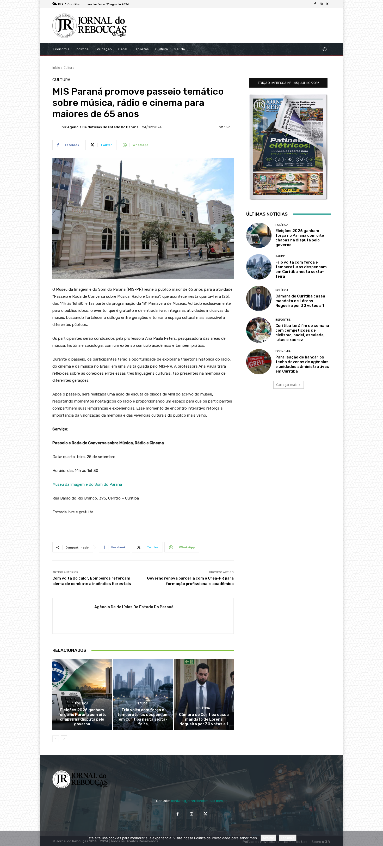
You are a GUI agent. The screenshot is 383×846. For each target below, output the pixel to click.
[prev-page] (55, 738)
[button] (324, 49)
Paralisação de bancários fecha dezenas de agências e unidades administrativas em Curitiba (302, 364)
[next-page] (64, 738)
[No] (376, 838)
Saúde (142, 703)
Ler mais (287, 838)
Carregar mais (286, 384)
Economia (283, 351)
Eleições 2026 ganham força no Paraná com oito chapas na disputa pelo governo (82, 717)
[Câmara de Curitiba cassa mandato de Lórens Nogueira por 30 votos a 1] (204, 694)
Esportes (283, 319)
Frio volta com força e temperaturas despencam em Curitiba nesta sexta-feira (143, 717)
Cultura (69, 67)
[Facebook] (315, 4)
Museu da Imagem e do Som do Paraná (87, 484)
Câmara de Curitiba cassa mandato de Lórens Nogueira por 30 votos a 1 (204, 719)
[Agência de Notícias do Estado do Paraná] (56, 127)
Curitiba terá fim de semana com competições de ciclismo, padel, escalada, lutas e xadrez (302, 332)
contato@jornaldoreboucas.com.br (199, 801)
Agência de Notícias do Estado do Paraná (103, 127)
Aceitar (268, 838)
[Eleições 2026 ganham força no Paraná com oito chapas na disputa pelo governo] (82, 694)
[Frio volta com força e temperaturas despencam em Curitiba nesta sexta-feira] (143, 694)
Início (56, 67)
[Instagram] (321, 4)
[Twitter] (327, 4)
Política (81, 703)
